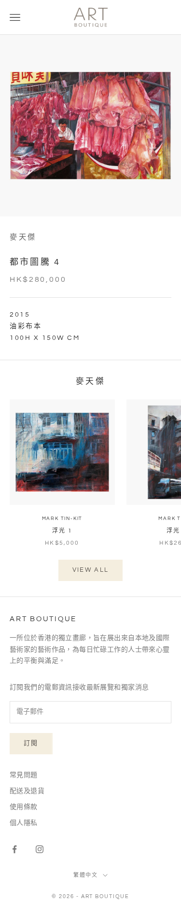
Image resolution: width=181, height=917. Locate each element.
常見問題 (24, 775)
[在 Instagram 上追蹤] (39, 849)
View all (90, 569)
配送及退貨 (27, 791)
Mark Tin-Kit (62, 518)
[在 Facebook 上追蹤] (14, 849)
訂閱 (31, 743)
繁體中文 (85, 875)
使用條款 (24, 807)
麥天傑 (23, 237)
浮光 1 (62, 531)
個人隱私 (24, 823)
